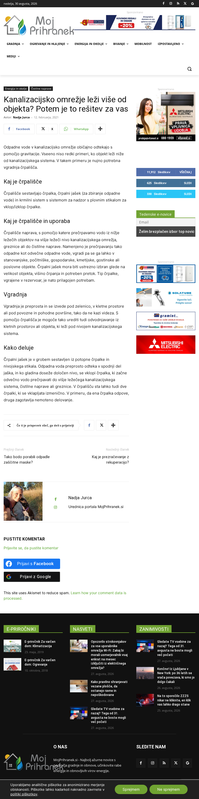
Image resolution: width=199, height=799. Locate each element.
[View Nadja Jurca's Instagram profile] (55, 507)
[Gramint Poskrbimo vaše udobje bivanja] (165, 332)
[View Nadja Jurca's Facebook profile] (55, 499)
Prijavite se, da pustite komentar (31, 548)
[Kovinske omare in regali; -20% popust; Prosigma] (134, 22)
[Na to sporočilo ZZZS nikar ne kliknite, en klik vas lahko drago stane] (145, 700)
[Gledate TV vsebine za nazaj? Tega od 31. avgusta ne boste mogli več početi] (79, 713)
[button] (189, 69)
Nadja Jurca (21, 117)
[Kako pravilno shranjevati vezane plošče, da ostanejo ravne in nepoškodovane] (79, 686)
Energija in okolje (16, 88)
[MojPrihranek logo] (39, 25)
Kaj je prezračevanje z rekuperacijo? (110, 460)
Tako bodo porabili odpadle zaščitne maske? (27, 460)
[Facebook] (164, 4)
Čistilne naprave (41, 88)
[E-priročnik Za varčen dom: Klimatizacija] (12, 646)
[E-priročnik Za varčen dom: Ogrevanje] (12, 664)
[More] (100, 129)
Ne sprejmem (168, 789)
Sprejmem (131, 789)
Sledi (188, 183)
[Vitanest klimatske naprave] (165, 139)
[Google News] (192, 4)
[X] (185, 4)
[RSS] (178, 4)
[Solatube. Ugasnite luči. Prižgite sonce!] (165, 309)
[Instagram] (171, 4)
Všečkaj (186, 172)
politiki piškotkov (23, 794)
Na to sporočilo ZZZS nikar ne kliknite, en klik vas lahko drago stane (174, 700)
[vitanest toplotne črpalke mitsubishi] (165, 356)
